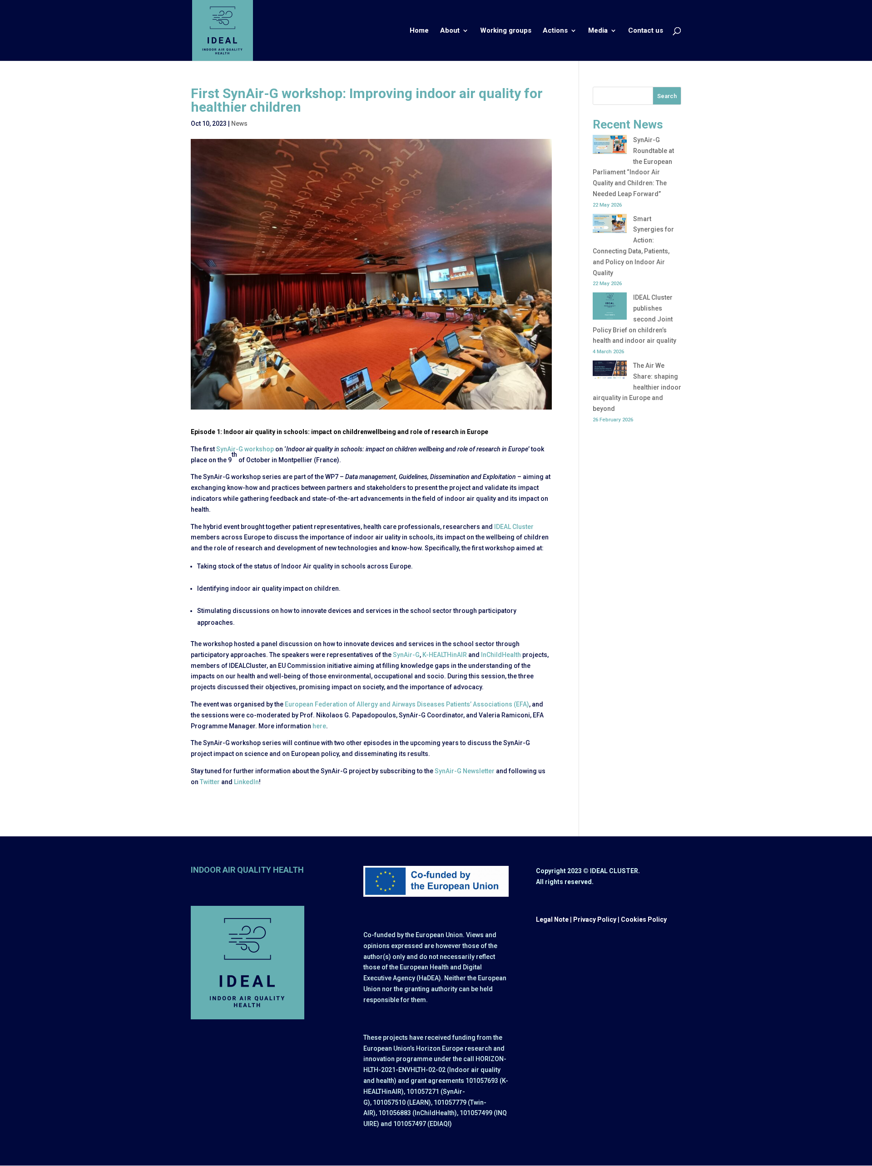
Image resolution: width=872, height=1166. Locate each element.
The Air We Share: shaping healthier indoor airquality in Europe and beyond (637, 387)
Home (419, 31)
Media (598, 31)
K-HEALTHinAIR (444, 654)
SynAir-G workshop (245, 449)
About (450, 31)
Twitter (210, 782)
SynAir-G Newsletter (465, 771)
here (319, 726)
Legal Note (552, 919)
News (239, 123)
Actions (555, 31)
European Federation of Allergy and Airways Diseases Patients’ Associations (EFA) (407, 704)
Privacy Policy (594, 919)
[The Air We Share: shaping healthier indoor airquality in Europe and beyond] (610, 372)
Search (667, 96)
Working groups (505, 31)
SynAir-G (406, 654)
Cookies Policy (644, 919)
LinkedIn (246, 782)
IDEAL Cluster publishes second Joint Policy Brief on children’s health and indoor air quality (634, 319)
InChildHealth (501, 654)
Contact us (645, 31)
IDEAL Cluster (514, 526)
